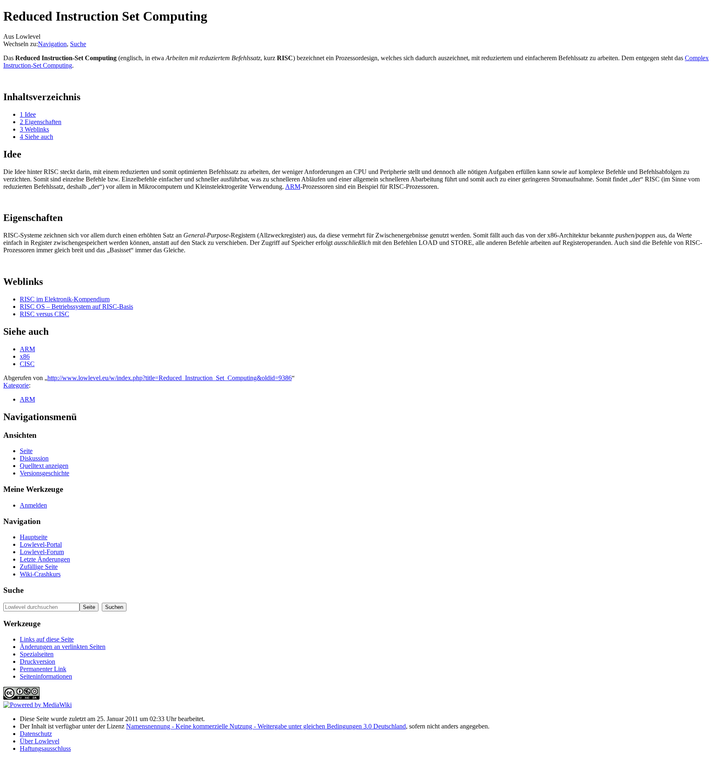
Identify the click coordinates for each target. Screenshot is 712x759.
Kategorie (16, 385)
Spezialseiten (37, 654)
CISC (27, 363)
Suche (78, 43)
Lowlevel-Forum (42, 551)
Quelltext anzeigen (44, 465)
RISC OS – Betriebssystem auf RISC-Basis (76, 306)
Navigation (52, 43)
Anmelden (33, 505)
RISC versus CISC (44, 313)
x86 (25, 356)
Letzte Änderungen (45, 559)
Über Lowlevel (39, 741)
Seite (26, 450)
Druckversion (37, 661)
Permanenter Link (43, 668)
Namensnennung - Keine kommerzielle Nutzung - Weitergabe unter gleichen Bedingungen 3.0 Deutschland (266, 726)
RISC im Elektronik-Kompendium (65, 299)
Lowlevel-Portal (41, 544)
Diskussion (34, 458)
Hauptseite (33, 536)
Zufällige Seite (39, 566)
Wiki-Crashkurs (40, 574)
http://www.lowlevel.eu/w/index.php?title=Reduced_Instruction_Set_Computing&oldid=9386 (169, 377)
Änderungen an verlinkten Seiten (62, 646)
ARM (292, 186)
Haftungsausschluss (45, 748)
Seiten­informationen (46, 676)
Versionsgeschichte (44, 473)
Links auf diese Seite (47, 639)
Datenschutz (36, 733)
